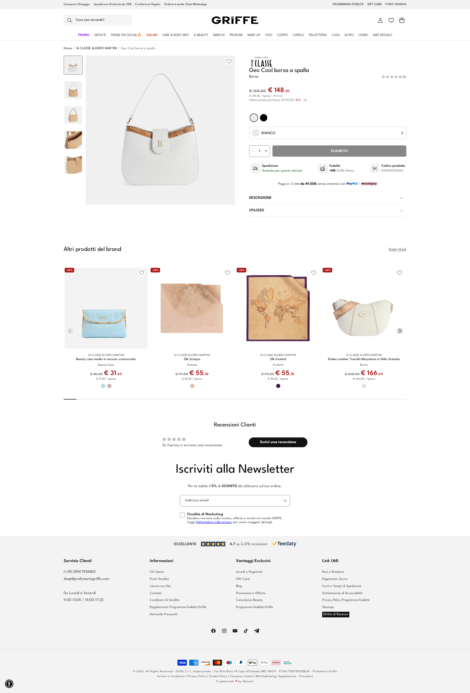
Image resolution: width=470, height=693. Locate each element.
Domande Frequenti (163, 614)
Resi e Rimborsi (333, 572)
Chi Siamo (157, 572)
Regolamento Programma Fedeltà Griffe (178, 607)
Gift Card (242, 579)
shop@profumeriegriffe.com (86, 579)
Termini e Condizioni (171, 676)
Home (68, 48)
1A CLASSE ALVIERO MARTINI (96, 48)
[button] (98, 20)
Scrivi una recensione (278, 442)
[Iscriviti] (284, 500)
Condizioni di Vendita (164, 600)
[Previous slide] (73, 63)
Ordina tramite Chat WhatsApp (185, 4)
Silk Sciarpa (192, 359)
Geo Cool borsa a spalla (138, 48)
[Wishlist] (391, 20)
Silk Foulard (278, 359)
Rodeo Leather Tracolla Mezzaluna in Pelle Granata (364, 359)
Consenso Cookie (241, 676)
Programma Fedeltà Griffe (254, 607)
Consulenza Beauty (249, 600)
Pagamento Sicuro (335, 579)
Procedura (306, 676)
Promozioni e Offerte (251, 593)
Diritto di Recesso (335, 614)
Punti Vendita (159, 579)
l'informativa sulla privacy (214, 522)
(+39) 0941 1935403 (79, 572)
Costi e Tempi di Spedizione (341, 586)
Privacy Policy (197, 676)
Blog (239, 586)
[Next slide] (73, 197)
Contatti (156, 593)
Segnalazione (287, 676)
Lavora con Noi (160, 586)
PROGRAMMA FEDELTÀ (348, 4)
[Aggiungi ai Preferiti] (229, 61)
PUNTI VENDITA (395, 4)
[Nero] (263, 117)
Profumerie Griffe (325, 671)
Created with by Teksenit (235, 681)
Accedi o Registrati (249, 572)
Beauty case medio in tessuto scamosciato (106, 359)
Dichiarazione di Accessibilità (342, 593)
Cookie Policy (218, 676)
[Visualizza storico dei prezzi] (305, 100)
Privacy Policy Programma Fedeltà (345, 600)
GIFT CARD (374, 4)
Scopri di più (397, 249)
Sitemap (328, 607)
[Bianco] (254, 117)
